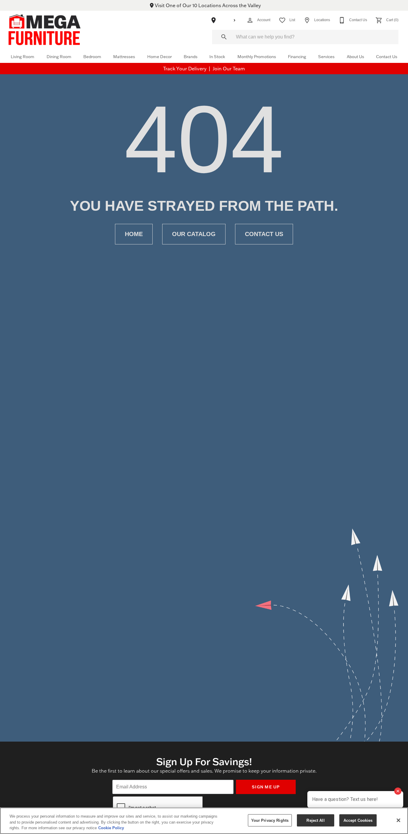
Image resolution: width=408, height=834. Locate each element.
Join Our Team (229, 69)
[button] (250, 20)
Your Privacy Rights (270, 820)
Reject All (315, 820)
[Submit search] (224, 37)
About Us (355, 56)
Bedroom (92, 56)
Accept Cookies (358, 820)
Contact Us (386, 56)
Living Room (22, 56)
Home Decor (159, 56)
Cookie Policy (111, 828)
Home (134, 234)
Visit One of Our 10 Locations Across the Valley (207, 5)
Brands (190, 56)
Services (326, 56)
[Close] (398, 820)
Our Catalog (194, 234)
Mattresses (124, 56)
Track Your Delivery (185, 69)
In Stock (217, 56)
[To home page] (44, 29)
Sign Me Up (266, 786)
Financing (297, 56)
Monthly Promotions (256, 56)
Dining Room (59, 56)
